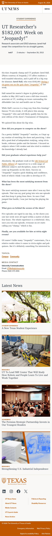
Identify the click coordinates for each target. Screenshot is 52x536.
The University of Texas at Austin (19, 523)
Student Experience (26, 19)
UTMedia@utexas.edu (15, 268)
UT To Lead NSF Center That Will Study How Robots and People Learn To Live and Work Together (25, 375)
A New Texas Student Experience (19, 328)
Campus (5, 256)
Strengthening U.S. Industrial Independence (25, 468)
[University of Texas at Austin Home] (15, 3)
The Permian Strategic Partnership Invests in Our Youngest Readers (26, 423)
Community (14, 256)
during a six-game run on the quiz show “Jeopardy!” (25, 83)
